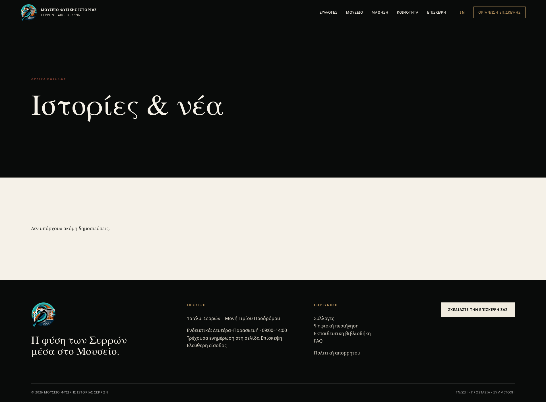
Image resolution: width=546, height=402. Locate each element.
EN (462, 12)
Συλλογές (324, 318)
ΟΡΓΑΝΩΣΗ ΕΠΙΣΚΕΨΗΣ (499, 12)
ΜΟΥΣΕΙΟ (354, 12)
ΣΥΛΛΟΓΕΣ (329, 12)
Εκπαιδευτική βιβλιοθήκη (342, 333)
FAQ (318, 341)
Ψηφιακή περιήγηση (336, 326)
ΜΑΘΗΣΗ (380, 12)
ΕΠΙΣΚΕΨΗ (436, 12)
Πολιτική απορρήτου (337, 353)
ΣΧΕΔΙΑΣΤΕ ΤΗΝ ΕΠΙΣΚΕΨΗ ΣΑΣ (478, 309)
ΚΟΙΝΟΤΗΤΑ (408, 12)
